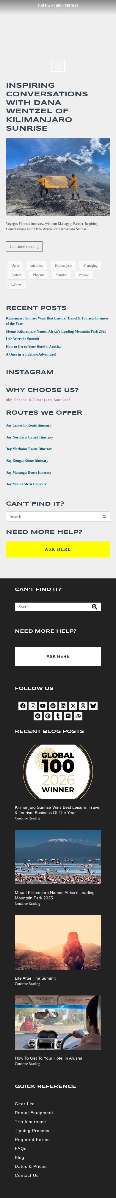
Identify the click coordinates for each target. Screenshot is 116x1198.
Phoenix (39, 275)
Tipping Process (32, 1130)
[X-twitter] (73, 706)
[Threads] (83, 706)
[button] (58, 66)
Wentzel (16, 285)
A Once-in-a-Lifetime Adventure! (31, 354)
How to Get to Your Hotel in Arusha (33, 347)
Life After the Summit (22, 339)
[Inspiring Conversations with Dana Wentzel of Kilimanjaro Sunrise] (58, 177)
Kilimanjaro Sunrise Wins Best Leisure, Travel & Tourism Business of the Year (57, 810)
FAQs (20, 1148)
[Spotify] (53, 706)
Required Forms (32, 1139)
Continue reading (24, 246)
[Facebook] (22, 706)
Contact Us (27, 1175)
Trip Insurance (30, 1121)
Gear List (25, 1103)
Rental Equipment (34, 1112)
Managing (90, 265)
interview (36, 265)
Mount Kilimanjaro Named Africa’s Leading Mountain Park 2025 (56, 331)
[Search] (94, 607)
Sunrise (61, 275)
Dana (15, 265)
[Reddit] (38, 716)
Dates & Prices (31, 1166)
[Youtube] (43, 706)
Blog (19, 1157)
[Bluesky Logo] (93, 706)
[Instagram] (33, 706)
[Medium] (68, 716)
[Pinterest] (48, 716)
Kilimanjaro (63, 265)
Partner (16, 275)
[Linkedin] (63, 706)
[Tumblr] (58, 716)
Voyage (84, 275)
